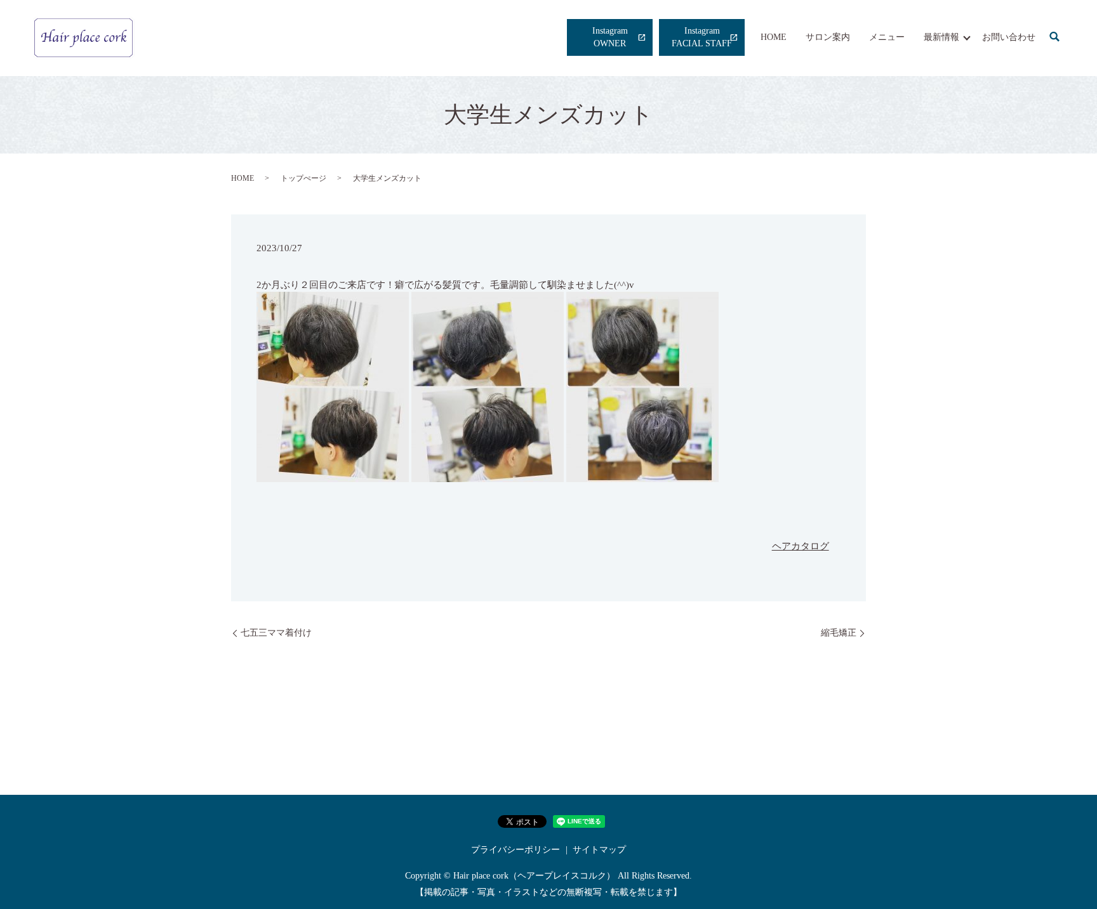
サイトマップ (599, 849)
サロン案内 (828, 37)
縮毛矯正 (838, 633)
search (1054, 37)
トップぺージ (303, 178)
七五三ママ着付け (276, 633)
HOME (774, 37)
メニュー (887, 37)
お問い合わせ (1008, 37)
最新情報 (941, 37)
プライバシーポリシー (515, 849)
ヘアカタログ (800, 546)
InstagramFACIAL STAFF (702, 37)
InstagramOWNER (610, 37)
